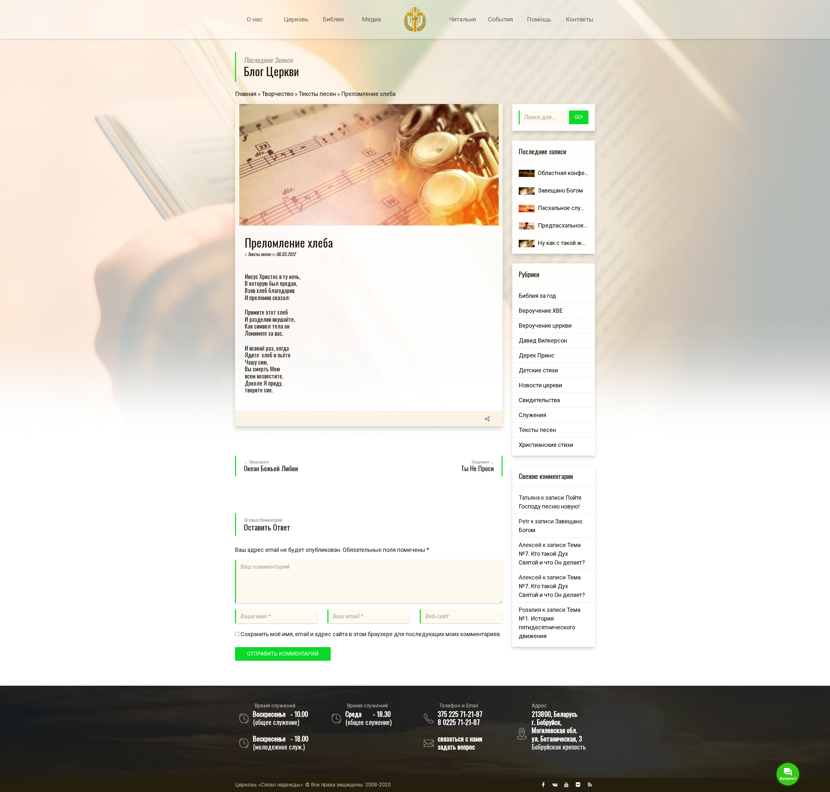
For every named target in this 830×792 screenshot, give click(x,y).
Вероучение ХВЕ (541, 310)
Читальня (462, 19)
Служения (532, 415)
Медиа (371, 19)
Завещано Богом (560, 190)
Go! (579, 117)
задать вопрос (456, 746)
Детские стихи (538, 370)
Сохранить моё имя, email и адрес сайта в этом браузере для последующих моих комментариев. (371, 634)
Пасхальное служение (568, 207)
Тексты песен (317, 93)
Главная (245, 93)
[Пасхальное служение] (527, 208)
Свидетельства (539, 400)
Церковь (296, 19)
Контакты (579, 19)
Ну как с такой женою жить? (575, 242)
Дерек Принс (536, 355)
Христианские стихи (546, 444)
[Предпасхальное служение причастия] (527, 225)
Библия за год (537, 295)
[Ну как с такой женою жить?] (527, 243)
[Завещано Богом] (527, 190)
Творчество (277, 93)
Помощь (539, 19)
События (500, 19)
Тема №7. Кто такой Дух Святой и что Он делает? (552, 554)
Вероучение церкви (545, 325)
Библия (333, 19)
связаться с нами (460, 738)
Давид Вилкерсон (543, 340)
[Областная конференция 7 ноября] (527, 173)
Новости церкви (540, 385)
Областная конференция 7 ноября (583, 172)
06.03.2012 (286, 253)
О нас (254, 19)
